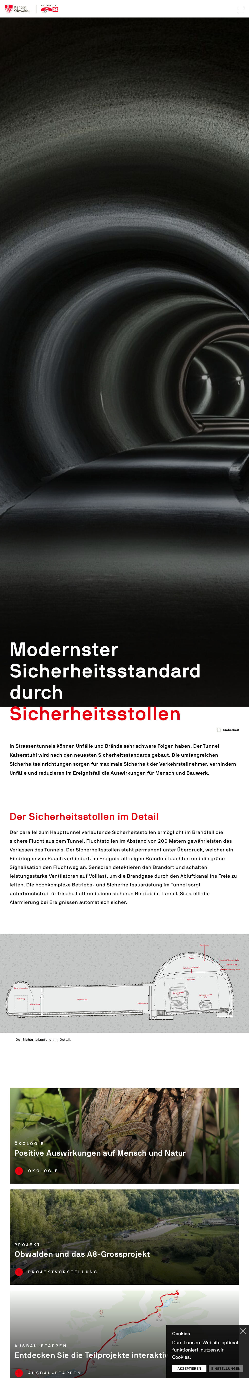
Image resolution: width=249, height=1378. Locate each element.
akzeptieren (189, 1368)
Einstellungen (226, 1368)
